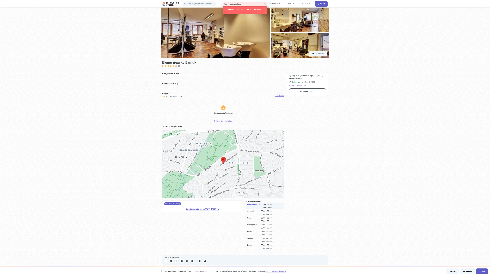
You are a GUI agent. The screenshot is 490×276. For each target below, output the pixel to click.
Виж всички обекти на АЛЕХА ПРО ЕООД (202, 209)
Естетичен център (172, 204)
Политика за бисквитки (275, 271)
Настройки (467, 271)
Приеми (482, 271)
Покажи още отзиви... (223, 121)
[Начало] (170, 3)
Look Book (305, 3)
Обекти (290, 3)
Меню (322, 4)
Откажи (452, 271)
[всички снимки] (245, 32)
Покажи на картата (297, 85)
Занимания (275, 3)
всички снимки (318, 54)
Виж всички (279, 95)
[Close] (265, 4)
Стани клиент (309, 91)
